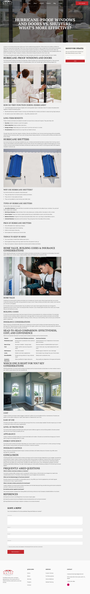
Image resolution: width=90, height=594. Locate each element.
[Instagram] (68, 585)
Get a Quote (82, 3)
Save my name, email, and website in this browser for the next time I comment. (26, 546)
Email (9, 533)
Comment (9, 515)
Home (28, 573)
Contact (29, 585)
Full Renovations (50, 576)
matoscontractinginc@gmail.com (75, 574)
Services (29, 579)
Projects (29, 582)
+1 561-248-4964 (71, 581)
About (28, 576)
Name (9, 527)
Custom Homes (49, 573)
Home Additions (50, 579)
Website (9, 540)
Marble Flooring (49, 582)
